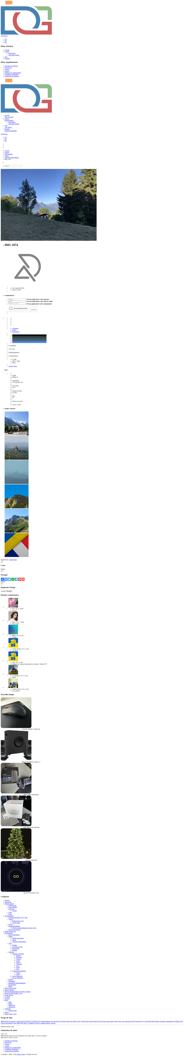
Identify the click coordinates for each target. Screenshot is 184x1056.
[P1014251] (17, 532)
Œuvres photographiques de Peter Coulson (17, 991)
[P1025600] (17, 483)
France (14, 330)
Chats (18, 974)
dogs (87, 1021)
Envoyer (9, 591)
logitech (157, 1021)
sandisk (43, 1023)
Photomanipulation (14, 926)
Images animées (9, 990)
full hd (6, 1021)
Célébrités (8, 1009)
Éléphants (19, 957)
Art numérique (9, 916)
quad (67, 1021)
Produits (7, 58)
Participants (11, 53)
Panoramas (8, 902)
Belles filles (15, 948)
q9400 (18, 1023)
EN (6, 41)
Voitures (7, 900)
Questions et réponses (11, 66)
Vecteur (10, 919)
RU (6, 42)
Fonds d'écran (9, 995)
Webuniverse (12, 905)
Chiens (18, 972)
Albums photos (9, 904)
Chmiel (14, 910)
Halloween (11, 1005)
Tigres (18, 967)
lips (61, 1021)
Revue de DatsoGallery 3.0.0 (13, 993)
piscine (3, 1023)
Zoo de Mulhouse (17, 978)
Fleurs (14, 940)
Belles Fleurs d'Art (18, 921)
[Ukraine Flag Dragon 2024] (13, 647)
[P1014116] (17, 508)
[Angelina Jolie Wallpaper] (13, 620)
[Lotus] (13, 607)
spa (10, 1021)
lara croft (99, 1021)
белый (91, 1021)
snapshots (163, 1021)
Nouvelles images (13, 55)
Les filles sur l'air (17, 947)
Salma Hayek (12, 1010)
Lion (17, 969)
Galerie (7, 51)
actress (19, 1021)
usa (52, 1021)
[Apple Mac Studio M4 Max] (16, 825)
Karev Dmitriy (12, 907)
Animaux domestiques (19, 971)
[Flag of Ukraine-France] (17, 556)
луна (123, 1021)
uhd (95, 1021)
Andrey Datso (12, 366)
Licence (7, 71)
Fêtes (6, 1000)
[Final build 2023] (13, 687)
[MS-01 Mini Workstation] (16, 793)
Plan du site (8, 67)
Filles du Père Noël (10, 988)
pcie (71, 1021)
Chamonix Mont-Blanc (12, 157)
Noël (9, 1002)
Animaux (11, 952)
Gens (10, 943)
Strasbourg (11, 981)
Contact (7, 69)
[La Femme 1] (13, 674)
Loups (18, 960)
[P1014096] (17, 435)
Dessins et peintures (14, 929)
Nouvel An (11, 1007)
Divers (7, 1012)
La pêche (7, 997)
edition (177, 1021)
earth (42, 1021)
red (174, 1021)
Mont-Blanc (16, 332)
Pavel (10, 914)
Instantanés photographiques (17, 983)
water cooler (117, 1021)
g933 (78, 1021)
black (22, 1021)
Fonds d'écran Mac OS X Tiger (17, 917)
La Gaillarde (30, 1023)
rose (15, 1023)
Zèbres (18, 962)
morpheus (47, 1021)
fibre (25, 1023)
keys (39, 1023)
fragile (64, 1021)
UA (6, 39)
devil (181, 1021)
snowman (128, 1021)
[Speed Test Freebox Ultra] (16, 891)
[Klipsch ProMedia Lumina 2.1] (16, 760)
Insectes (10, 979)
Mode (10, 986)
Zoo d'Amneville (17, 976)
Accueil (7, 50)
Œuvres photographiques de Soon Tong (24, 928)
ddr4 (152, 1021)
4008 (2, 1021)
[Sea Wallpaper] (13, 634)
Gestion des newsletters (12, 76)
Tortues (18, 955)
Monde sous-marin (18, 938)
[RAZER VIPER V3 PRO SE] (16, 727)
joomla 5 (13, 1021)
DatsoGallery (13, 559)
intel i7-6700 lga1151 (34, 1021)
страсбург (56, 1021)
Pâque (10, 1004)
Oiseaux (18, 959)
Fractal (10, 924)
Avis (6, 57)
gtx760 (133, 1021)
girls (22, 1023)
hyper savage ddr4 (107, 1021)
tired (26, 1021)
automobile (169, 1021)
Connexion (4, 36)
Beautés (14, 950)
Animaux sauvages (18, 954)
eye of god (145, 1021)
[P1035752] (17, 459)
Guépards (19, 964)
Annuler (3, 591)
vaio (36, 1023)
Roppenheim (12, 985)
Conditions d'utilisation (11, 74)
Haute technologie (13, 935)
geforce (48, 1023)
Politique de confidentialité (13, 73)
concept (53, 1023)
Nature (7, 156)
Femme (14, 945)
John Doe (11, 909)
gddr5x (75, 1021)
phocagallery (9, 1023)
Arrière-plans (16, 923)
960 (150, 1021)
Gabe (10, 912)
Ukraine (83, 1021)
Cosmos (7, 998)
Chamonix (15, 328)
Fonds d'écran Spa (10, 931)
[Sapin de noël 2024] (16, 858)
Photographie (9, 154)
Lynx (17, 966)
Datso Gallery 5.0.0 (10, 1014)
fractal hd (139, 1021)
